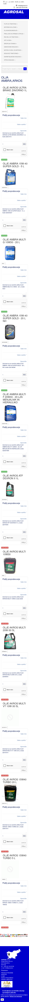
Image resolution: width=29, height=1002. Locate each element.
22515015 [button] (4, 727)
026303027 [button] (4, 187)
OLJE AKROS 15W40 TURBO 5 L (15, 857)
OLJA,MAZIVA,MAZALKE (10, 30)
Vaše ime (23, 118)
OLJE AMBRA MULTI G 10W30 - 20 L (14, 241)
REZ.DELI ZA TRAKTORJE (11, 37)
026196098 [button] (4, 342)
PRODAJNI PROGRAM (7, 973)
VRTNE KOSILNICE (9, 60)
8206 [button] (3, 575)
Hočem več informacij (16, 996)
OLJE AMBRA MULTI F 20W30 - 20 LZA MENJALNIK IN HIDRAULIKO (14, 398)
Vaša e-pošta (22, 124)
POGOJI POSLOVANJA (7, 978)
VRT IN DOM (7, 40)
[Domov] (15, 11)
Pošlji (24, 154)
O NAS (3, 976)
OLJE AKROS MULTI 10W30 (14, 553)
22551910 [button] (4, 803)
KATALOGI (4, 974)
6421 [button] (3, 263)
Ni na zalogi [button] (5, 547)
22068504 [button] (4, 651)
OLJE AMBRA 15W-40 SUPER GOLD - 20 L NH (15, 318)
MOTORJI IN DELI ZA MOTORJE (12, 50)
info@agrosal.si (22, 5)
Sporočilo (23, 131)
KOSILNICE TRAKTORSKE (11, 53)
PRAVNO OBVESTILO (6, 979)
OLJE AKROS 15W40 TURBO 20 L (15, 781)
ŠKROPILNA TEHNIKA (10, 43)
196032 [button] (3, 879)
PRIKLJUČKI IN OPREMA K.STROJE (13, 34)
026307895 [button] (4, 423)
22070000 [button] (4, 499)
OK (2, 999)
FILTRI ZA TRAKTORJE (10, 24)
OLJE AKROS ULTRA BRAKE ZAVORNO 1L (15, 89)
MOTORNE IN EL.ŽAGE (10, 27)
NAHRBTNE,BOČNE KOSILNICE (12, 57)
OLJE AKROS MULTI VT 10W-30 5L (14, 705)
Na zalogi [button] (4, 159)
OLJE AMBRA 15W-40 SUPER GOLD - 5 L (15, 165)
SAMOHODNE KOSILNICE (11, 47)
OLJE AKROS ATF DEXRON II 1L (13, 477)
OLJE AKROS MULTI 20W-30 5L (14, 629)
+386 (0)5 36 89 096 (21, 7)
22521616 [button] (4, 111)
